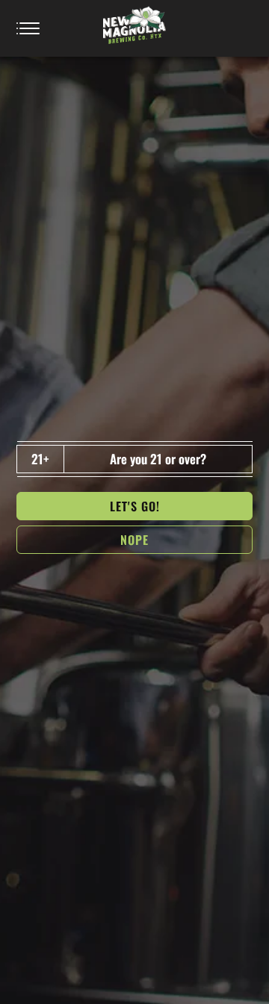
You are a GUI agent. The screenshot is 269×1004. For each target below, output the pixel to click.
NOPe (134, 540)
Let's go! (135, 506)
